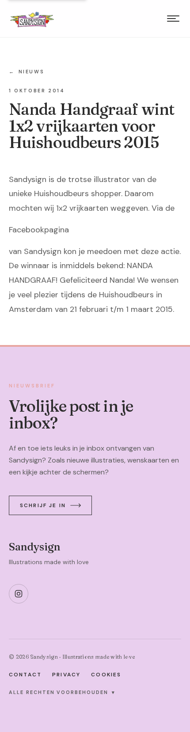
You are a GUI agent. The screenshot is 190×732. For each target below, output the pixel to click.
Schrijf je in (43, 505)
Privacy (66, 674)
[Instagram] (18, 593)
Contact (25, 674)
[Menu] (173, 18)
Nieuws (26, 71)
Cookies (106, 674)
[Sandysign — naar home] (32, 18)
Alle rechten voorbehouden (62, 692)
